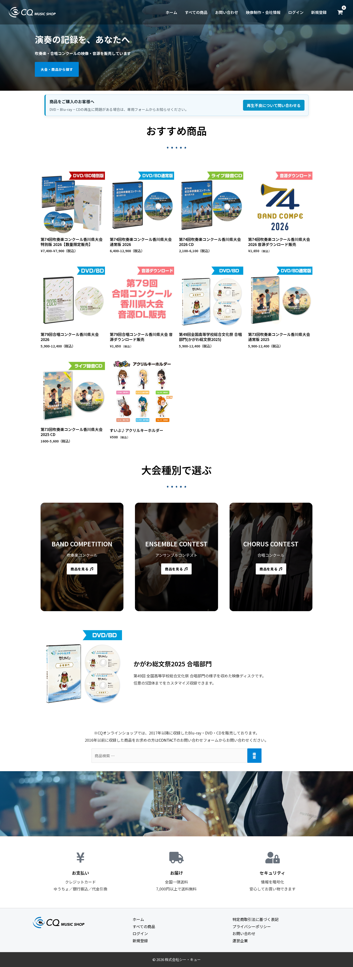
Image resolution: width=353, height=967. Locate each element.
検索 (254, 756)
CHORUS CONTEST (270, 543)
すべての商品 (196, 12)
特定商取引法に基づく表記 (255, 919)
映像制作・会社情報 (263, 12)
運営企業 (240, 940)
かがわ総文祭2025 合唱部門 (173, 663)
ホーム (171, 12)
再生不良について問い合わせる (274, 105)
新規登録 (319, 12)
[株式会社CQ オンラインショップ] (32, 11)
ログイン (296, 12)
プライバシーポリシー (251, 926)
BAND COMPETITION (82, 543)
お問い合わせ (226, 12)
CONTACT (167, 740)
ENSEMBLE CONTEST (176, 543)
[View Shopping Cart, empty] (340, 12)
